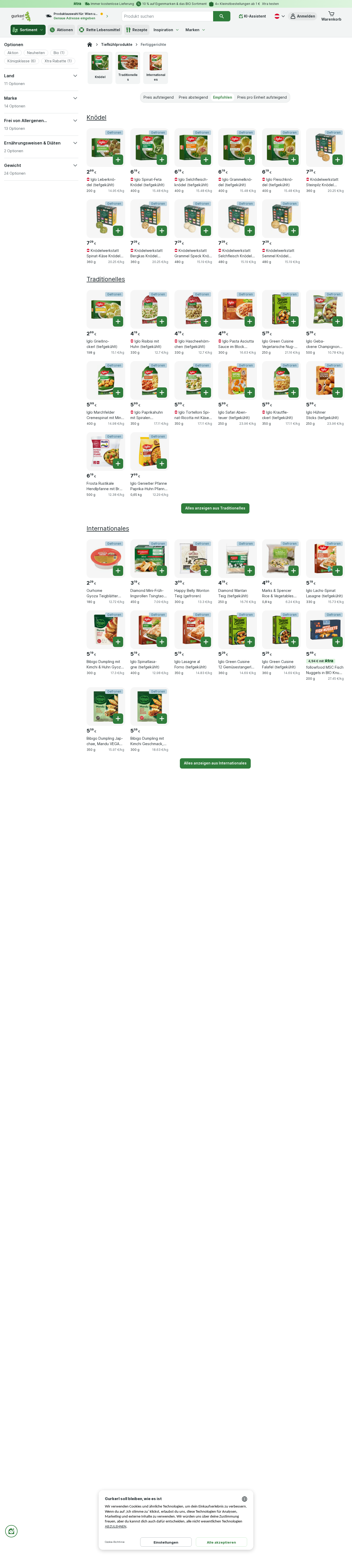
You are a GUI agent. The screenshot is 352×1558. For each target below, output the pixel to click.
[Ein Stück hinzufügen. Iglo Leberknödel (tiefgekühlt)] (118, 160)
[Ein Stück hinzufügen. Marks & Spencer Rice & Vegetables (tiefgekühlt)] (293, 571)
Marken (192, 30)
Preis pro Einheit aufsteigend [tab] (262, 97)
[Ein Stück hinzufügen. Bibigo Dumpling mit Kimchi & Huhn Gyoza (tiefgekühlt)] (118, 642)
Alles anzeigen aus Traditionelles (215, 508)
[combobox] (167, 16)
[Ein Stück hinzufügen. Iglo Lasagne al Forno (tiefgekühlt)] (206, 642)
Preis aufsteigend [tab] (159, 97)
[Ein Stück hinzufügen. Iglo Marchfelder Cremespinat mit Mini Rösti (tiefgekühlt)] (118, 392)
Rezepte (139, 30)
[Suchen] (221, 16)
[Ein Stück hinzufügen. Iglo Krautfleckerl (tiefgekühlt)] (293, 392)
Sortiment (28, 30)
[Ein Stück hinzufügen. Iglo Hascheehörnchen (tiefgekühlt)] (206, 321)
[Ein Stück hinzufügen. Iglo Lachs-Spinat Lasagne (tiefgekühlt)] (337, 571)
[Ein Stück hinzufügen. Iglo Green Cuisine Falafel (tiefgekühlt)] (293, 642)
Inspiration (163, 30)
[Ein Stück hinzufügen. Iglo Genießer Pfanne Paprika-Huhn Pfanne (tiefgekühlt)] (162, 463)
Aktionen (65, 30)
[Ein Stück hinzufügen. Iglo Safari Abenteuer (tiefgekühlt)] (250, 392)
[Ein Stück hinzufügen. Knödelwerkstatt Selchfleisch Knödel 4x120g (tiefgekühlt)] (250, 231)
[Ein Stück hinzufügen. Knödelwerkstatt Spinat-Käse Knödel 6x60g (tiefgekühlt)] (118, 231)
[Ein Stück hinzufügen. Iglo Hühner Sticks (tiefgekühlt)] (337, 392)
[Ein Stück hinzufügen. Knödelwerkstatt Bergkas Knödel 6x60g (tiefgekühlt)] (162, 231)
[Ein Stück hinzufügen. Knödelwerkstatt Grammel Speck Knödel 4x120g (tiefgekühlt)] (206, 231)
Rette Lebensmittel (103, 30)
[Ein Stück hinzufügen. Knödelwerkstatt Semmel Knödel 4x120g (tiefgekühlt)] (293, 231)
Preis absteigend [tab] (193, 97)
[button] (302, 16)
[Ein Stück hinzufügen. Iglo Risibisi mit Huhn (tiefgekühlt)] (162, 321)
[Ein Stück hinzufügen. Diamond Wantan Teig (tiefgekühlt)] (250, 571)
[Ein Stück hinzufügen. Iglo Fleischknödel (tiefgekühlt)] (293, 160)
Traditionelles (106, 279)
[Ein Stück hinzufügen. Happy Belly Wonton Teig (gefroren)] (206, 571)
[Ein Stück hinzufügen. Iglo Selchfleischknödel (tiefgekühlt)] (206, 160)
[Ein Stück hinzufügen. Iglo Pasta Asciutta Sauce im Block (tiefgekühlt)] (250, 321)
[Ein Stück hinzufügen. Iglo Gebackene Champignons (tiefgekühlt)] (337, 321)
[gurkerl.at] (90, 44)
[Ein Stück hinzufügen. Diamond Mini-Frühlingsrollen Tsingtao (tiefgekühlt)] (162, 571)
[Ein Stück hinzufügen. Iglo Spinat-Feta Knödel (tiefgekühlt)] (162, 160)
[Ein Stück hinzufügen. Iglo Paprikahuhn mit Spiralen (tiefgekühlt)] (162, 392)
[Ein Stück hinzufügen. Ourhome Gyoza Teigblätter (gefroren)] (118, 571)
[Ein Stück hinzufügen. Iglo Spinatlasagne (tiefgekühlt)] (162, 642)
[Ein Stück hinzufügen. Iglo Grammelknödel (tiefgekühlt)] (250, 160)
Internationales (108, 528)
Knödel (96, 117)
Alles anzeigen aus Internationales (215, 763)
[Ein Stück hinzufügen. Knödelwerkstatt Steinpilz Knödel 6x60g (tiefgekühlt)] (337, 160)
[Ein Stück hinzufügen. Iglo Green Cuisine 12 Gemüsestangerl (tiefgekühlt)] (250, 642)
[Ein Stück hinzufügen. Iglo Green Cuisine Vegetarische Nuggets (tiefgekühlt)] (293, 321)
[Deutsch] (279, 16)
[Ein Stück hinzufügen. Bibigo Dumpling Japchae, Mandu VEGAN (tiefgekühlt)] (118, 718)
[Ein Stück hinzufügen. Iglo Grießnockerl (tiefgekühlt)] (118, 321)
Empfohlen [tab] (222, 97)
